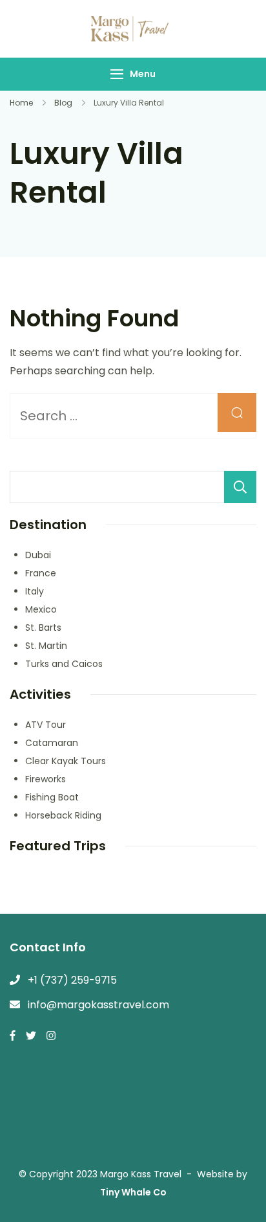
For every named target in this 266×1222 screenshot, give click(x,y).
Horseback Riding (63, 815)
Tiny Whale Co (133, 1192)
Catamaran (51, 742)
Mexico (41, 609)
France (40, 573)
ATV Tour (45, 724)
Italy (34, 591)
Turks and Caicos (64, 663)
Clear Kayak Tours (65, 760)
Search (240, 487)
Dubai (38, 555)
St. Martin (46, 645)
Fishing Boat (52, 797)
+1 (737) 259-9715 (72, 980)
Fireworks (45, 779)
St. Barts (43, 627)
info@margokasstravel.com (98, 1004)
